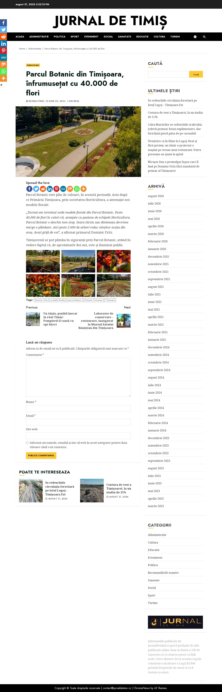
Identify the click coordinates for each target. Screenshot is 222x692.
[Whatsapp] (77, 189)
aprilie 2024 (156, 408)
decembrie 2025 (158, 256)
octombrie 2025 (158, 272)
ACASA (20, 36)
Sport (75, 36)
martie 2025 (156, 324)
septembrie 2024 (159, 370)
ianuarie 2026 (157, 249)
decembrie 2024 (158, 347)
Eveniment (91, 36)
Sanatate (124, 36)
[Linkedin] (50, 189)
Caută (155, 63)
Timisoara (110, 300)
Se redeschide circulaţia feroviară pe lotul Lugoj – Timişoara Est (31, 490)
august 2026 (156, 196)
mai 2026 (154, 219)
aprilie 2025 (156, 317)
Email (31, 416)
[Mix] (70, 189)
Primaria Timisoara (93, 300)
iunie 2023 (155, 483)
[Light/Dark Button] (196, 37)
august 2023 (156, 468)
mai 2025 (154, 309)
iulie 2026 (154, 203)
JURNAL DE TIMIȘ (111, 20)
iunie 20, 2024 (57, 101)
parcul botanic (75, 300)
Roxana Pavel (36, 101)
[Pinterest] (56, 189)
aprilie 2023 (156, 498)
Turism (175, 36)
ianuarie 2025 (157, 340)
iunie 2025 (155, 302)
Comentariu (35, 355)
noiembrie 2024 (158, 355)
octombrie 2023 (158, 453)
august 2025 (156, 287)
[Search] (204, 36)
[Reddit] (43, 189)
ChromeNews (142, 688)
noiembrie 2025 (158, 264)
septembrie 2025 (159, 279)
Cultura (159, 36)
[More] (83, 189)
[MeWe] (63, 189)
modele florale (57, 300)
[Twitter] (36, 189)
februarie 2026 (158, 241)
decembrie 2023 (158, 438)
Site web (31, 429)
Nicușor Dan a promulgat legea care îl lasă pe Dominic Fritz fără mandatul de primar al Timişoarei (173, 166)
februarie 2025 (158, 332)
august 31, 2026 (57, 499)
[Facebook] (29, 189)
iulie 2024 (154, 385)
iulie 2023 (154, 476)
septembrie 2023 (159, 461)
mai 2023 (154, 491)
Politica (59, 36)
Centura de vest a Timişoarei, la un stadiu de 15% (92, 490)
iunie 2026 (155, 211)
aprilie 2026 (156, 226)
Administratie (39, 36)
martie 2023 (156, 506)
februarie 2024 (158, 423)
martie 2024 (156, 415)
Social (108, 36)
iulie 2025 (154, 294)
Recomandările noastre (163, 573)
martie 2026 (156, 234)
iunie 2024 (155, 392)
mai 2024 (154, 400)
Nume (31, 402)
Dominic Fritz (41, 300)
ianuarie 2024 (157, 430)
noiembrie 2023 (158, 445)
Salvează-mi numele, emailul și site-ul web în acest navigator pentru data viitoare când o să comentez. (78, 445)
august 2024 (156, 377)
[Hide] (1, 85)
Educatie (142, 36)
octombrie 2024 (158, 362)
